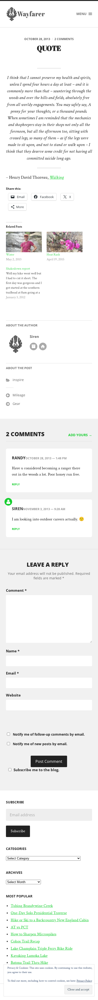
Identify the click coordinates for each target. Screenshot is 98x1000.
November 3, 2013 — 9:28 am (44, 509)
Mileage (19, 395)
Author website (43, 346)
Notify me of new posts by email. (40, 744)
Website (13, 695)
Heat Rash (53, 254)
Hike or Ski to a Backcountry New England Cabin (50, 920)
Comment (16, 590)
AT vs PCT (19, 927)
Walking (56, 177)
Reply (16, 484)
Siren (34, 336)
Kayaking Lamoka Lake (29, 955)
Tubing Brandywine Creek (32, 905)
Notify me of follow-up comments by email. (49, 734)
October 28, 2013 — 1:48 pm (46, 458)
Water (10, 254)
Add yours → (80, 435)
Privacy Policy (84, 981)
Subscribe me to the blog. (36, 769)
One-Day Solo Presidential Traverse (39, 913)
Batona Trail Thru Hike (29, 962)
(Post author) (8, 502)
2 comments (64, 39)
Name (13, 651)
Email (12, 673)
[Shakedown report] (26, 283)
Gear (16, 403)
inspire (18, 379)
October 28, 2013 (37, 39)
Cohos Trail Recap (25, 941)
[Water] (24, 242)
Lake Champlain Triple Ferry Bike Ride (42, 948)
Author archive (33, 346)
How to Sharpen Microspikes (33, 934)
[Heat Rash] (65, 242)
